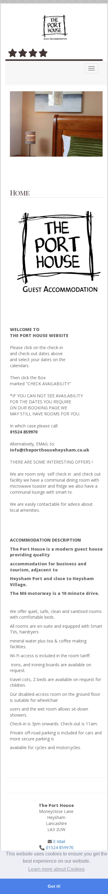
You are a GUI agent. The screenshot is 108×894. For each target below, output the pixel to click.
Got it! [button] (54, 886)
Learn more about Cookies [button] (56, 869)
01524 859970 (60, 847)
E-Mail (58, 841)
